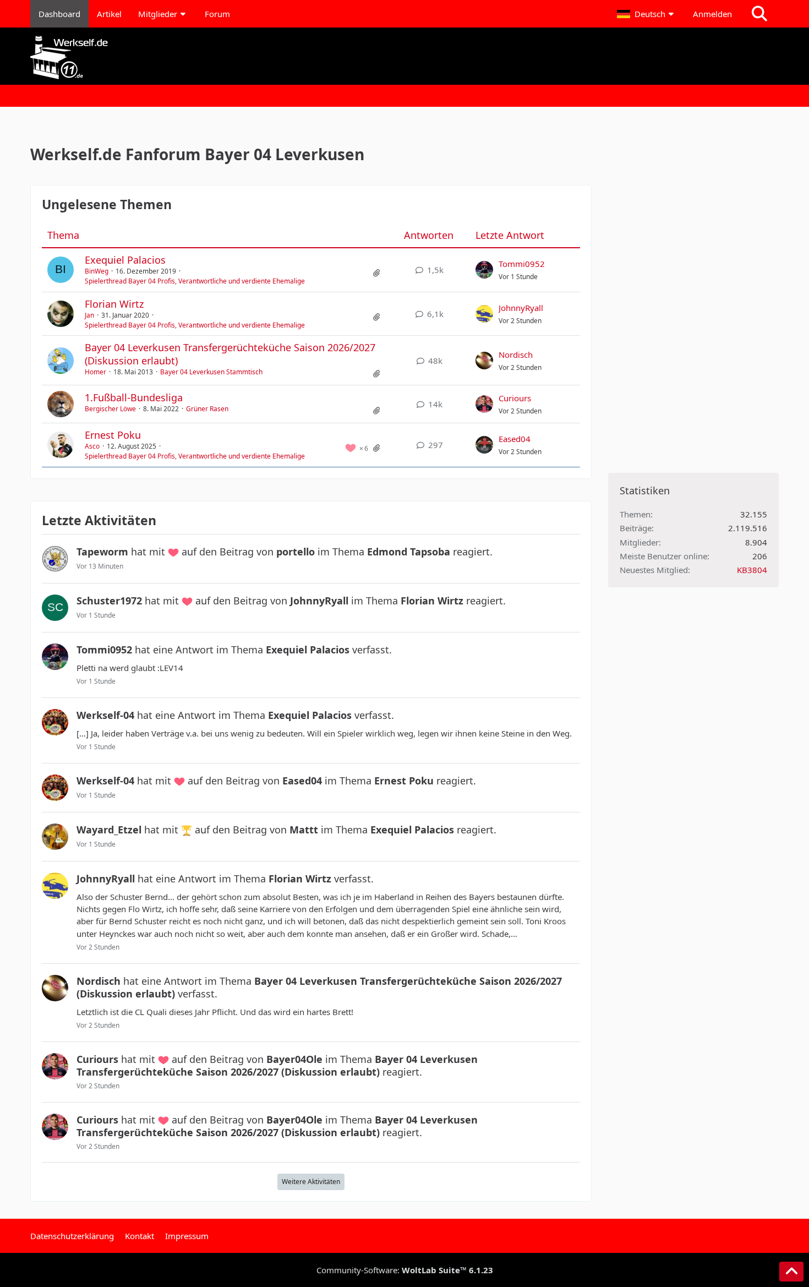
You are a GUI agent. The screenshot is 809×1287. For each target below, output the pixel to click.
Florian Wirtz (114, 303)
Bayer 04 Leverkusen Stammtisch (211, 372)
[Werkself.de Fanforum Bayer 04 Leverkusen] (404, 57)
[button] (647, 14)
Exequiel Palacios (125, 259)
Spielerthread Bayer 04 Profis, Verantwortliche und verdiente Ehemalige (195, 281)
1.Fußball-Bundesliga (134, 397)
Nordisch (516, 354)
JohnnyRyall (521, 307)
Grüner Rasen (207, 408)
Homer (95, 372)
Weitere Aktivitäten (311, 1181)
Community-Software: (404, 1269)
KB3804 (752, 569)
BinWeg (96, 271)
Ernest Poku (113, 434)
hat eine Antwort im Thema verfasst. (234, 649)
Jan (89, 315)
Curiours (515, 397)
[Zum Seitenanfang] (791, 1271)
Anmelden (712, 13)
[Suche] (759, 14)
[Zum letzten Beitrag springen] (484, 270)
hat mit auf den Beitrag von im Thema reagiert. (284, 551)
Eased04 (515, 438)
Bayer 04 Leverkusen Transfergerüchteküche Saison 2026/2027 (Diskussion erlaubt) (230, 354)
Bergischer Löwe (110, 408)
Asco (92, 446)
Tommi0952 (522, 263)
